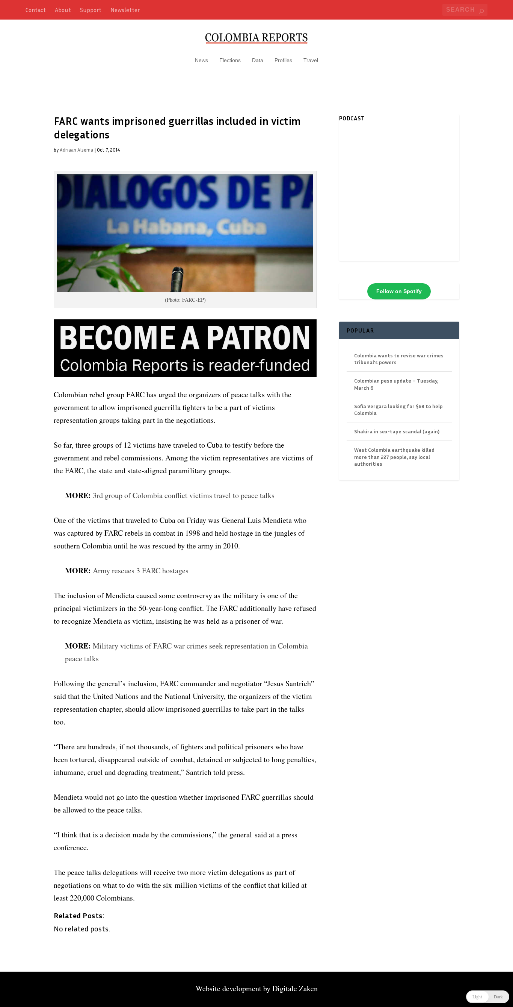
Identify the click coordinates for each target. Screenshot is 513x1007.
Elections (230, 60)
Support (90, 10)
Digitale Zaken (295, 988)
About (63, 10)
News (201, 60)
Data (257, 60)
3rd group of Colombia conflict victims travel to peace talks (184, 495)
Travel (310, 60)
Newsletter (125, 10)
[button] (487, 996)
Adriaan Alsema (76, 150)
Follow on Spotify (399, 291)
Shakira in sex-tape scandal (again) (396, 431)
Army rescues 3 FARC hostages (141, 570)
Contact (36, 10)
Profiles (283, 60)
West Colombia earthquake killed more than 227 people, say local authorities (394, 456)
